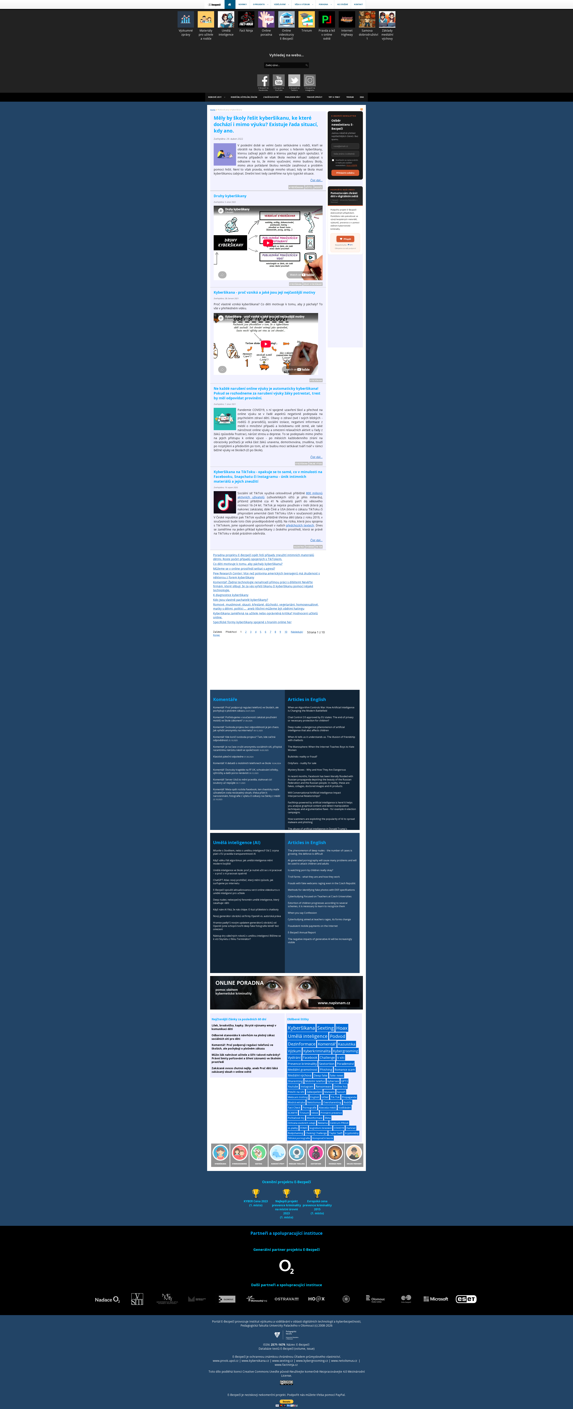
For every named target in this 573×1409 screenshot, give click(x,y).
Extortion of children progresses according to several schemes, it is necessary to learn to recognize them (317, 904)
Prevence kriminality (302, 1064)
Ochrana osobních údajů (301, 1123)
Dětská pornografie (299, 1138)
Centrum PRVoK (339, 1123)
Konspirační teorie (322, 1138)
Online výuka (315, 463)
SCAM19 (292, 1112)
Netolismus (314, 1102)
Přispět (347, 239)
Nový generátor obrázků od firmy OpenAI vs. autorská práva (247, 916)
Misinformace (314, 1118)
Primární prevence (331, 1112)
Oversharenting (332, 1102)
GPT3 (344, 1081)
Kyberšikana (296, 187)
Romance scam (345, 1070)
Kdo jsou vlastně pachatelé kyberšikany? (240, 600)
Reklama (323, 1123)
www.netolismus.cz (344, 1361)
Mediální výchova (299, 1075)
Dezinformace (301, 1044)
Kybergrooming (345, 1051)
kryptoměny (352, 1133)
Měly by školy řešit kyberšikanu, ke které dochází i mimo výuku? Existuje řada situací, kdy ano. (266, 124)
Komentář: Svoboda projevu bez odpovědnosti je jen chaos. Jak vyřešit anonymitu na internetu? (246, 728)
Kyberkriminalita (317, 1051)
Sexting (325, 1028)
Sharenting (295, 1081)
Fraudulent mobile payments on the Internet (313, 926)
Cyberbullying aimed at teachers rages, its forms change (319, 919)
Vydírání (310, 546)
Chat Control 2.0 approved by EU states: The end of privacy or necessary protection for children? (320, 719)
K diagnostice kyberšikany (230, 595)
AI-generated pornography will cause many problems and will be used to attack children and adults (322, 862)
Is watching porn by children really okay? (310, 870)
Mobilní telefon (315, 1081)
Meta (328, 1118)
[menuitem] (214, 4)
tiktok (314, 1112)
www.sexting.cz (282, 1361)
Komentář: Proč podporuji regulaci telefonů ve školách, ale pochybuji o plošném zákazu (242, 1046)
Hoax (342, 1028)
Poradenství (345, 1064)
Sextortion (326, 1064)
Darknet (351, 1128)
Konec (216, 635)
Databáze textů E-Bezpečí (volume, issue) (286, 1349)
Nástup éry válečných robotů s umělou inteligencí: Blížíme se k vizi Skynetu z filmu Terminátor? (247, 937)
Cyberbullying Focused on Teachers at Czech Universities (320, 896)
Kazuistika (299, 546)
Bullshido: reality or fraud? (302, 756)
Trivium (304, 1112)
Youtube (293, 1086)
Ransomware (324, 1086)
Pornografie (309, 1107)
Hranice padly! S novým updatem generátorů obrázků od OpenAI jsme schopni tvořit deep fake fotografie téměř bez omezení (246, 926)
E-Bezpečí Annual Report (302, 932)
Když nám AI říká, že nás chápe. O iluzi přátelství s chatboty (246, 909)
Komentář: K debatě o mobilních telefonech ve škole (242, 763)
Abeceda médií (327, 1107)
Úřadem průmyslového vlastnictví (317, 1357)
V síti (340, 1057)
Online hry (340, 1086)
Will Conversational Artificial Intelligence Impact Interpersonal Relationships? (314, 794)
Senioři (341, 1092)
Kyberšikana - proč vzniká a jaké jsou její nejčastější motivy (264, 292)
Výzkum (294, 1050)
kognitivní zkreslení (321, 1128)
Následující (297, 631)
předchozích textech (300, 525)
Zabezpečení (314, 1092)
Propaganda (349, 1097)
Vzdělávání (344, 1107)
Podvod (337, 1036)
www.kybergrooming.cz (312, 1361)
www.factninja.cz (286, 1365)
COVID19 (339, 1128)
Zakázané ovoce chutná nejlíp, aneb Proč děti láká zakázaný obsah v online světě (245, 1069)
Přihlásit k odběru (345, 173)
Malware (329, 1092)
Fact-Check (294, 1107)
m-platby (293, 1128)
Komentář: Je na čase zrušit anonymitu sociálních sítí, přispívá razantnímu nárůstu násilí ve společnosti (247, 748)
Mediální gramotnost (302, 1070)
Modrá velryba (296, 1102)
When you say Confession (302, 912)
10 (286, 631)
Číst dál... (316, 180)
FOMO (303, 1128)
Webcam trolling (298, 1097)
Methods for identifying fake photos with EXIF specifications (321, 889)
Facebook (310, 1057)
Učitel (309, 187)
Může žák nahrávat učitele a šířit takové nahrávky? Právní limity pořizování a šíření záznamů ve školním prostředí (246, 1058)
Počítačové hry (296, 1118)
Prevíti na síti (296, 1092)
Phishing (326, 1070)
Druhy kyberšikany (230, 195)
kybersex (333, 1081)
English (314, 1097)
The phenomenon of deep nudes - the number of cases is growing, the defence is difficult (320, 852)
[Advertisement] (345, 302)
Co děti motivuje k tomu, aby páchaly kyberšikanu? (247, 564)
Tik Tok (319, 546)
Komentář (327, 1044)
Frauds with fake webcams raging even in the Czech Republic (322, 883)
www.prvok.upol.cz (225, 1361)
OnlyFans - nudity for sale (302, 763)
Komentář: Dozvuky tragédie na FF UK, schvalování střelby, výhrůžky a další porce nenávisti (245, 771)
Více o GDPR (351, 165)
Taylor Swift (336, 1133)
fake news (336, 1075)
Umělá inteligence (308, 1036)
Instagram (307, 1086)
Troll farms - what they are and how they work (314, 876)
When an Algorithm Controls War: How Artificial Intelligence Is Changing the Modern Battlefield (321, 709)
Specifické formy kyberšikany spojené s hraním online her (252, 622)
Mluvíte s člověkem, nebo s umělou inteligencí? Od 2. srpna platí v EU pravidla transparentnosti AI (246, 852)
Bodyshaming (295, 1133)
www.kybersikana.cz (255, 1361)
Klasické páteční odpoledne (228, 756)
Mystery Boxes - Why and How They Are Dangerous (317, 769)
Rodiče (318, 187)
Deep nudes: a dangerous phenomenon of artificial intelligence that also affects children (316, 728)
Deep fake (321, 1075)
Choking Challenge (316, 1133)
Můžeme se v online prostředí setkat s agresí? (244, 569)
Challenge (327, 1057)
